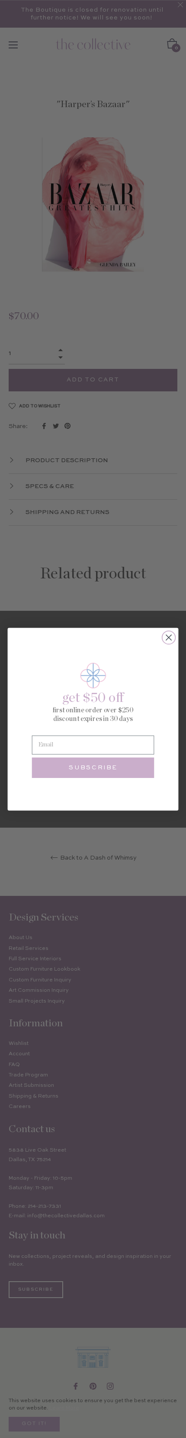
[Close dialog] (169, 637)
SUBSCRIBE (93, 768)
